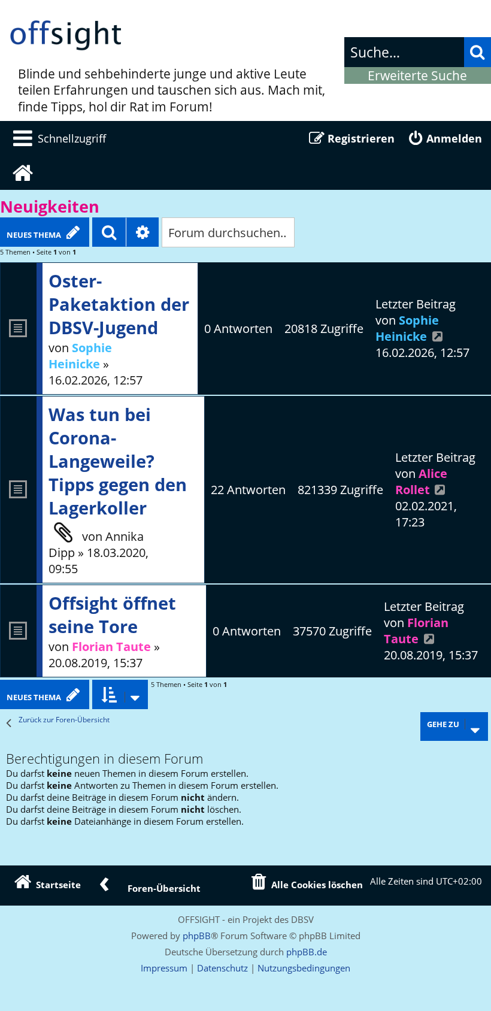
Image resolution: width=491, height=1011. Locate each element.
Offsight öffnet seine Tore (112, 614)
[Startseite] (66, 36)
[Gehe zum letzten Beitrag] (437, 336)
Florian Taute (111, 646)
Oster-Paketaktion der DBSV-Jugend (119, 304)
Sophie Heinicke (80, 356)
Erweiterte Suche (417, 75)
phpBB (197, 936)
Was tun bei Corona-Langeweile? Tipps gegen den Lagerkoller (118, 460)
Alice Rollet (421, 481)
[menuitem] (57, 138)
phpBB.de (306, 952)
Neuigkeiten (49, 206)
